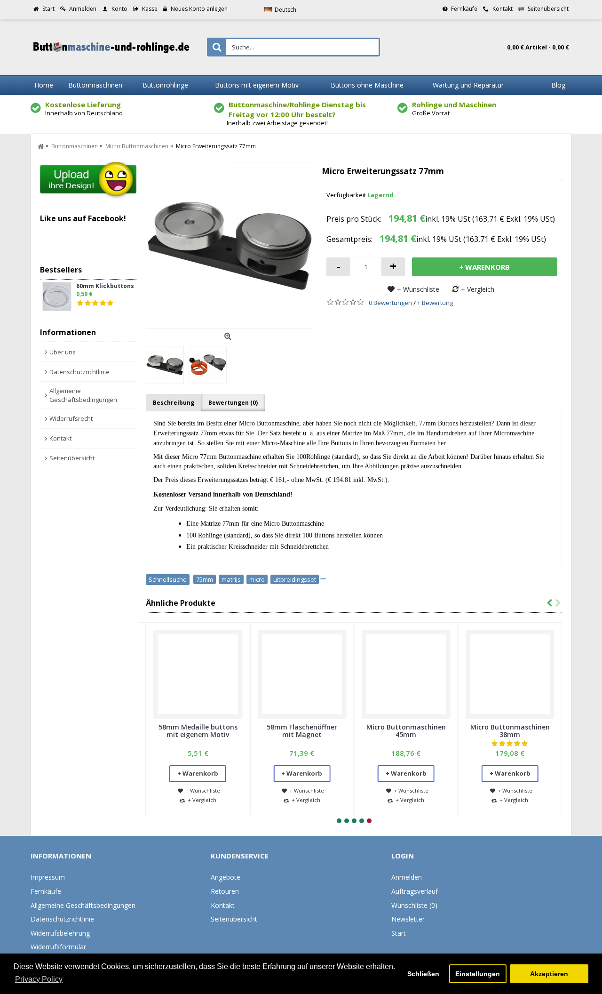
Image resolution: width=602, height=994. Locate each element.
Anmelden (406, 877)
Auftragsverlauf (414, 891)
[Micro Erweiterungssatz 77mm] (229, 245)
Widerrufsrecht (71, 418)
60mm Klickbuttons (105, 286)
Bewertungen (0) (233, 403)
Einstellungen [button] (477, 974)
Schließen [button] (423, 974)
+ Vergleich (477, 289)
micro (257, 579)
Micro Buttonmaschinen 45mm (406, 730)
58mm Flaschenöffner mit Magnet (302, 730)
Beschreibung (173, 403)
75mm (204, 579)
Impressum (48, 877)
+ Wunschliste (418, 289)
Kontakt (60, 438)
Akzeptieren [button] (549, 974)
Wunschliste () (414, 905)
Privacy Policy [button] (39, 979)
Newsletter (408, 918)
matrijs (231, 579)
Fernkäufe (46, 891)
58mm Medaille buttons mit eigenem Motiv (198, 730)
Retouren (225, 891)
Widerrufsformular (58, 946)
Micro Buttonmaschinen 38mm (510, 730)
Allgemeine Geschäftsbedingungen (83, 394)
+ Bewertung (435, 302)
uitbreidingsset (294, 579)
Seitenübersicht (72, 458)
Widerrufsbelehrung (60, 933)
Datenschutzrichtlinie (79, 372)
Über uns (62, 352)
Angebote (225, 877)
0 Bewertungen (390, 302)
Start (398, 933)
